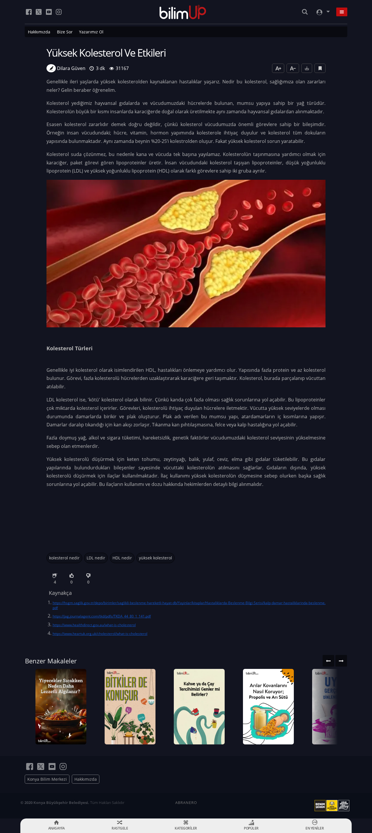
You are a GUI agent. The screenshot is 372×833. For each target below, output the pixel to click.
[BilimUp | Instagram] (59, 12)
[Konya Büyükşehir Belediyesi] (333, 806)
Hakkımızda (39, 32)
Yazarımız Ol (91, 32)
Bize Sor (65, 32)
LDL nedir (96, 558)
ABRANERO (186, 802)
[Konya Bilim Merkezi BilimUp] (183, 12)
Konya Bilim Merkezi (47, 779)
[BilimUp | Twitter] (39, 12)
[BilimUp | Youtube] (49, 12)
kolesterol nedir (64, 558)
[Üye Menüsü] (323, 12)
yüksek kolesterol (155, 558)
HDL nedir (122, 558)
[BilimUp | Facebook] (29, 12)
